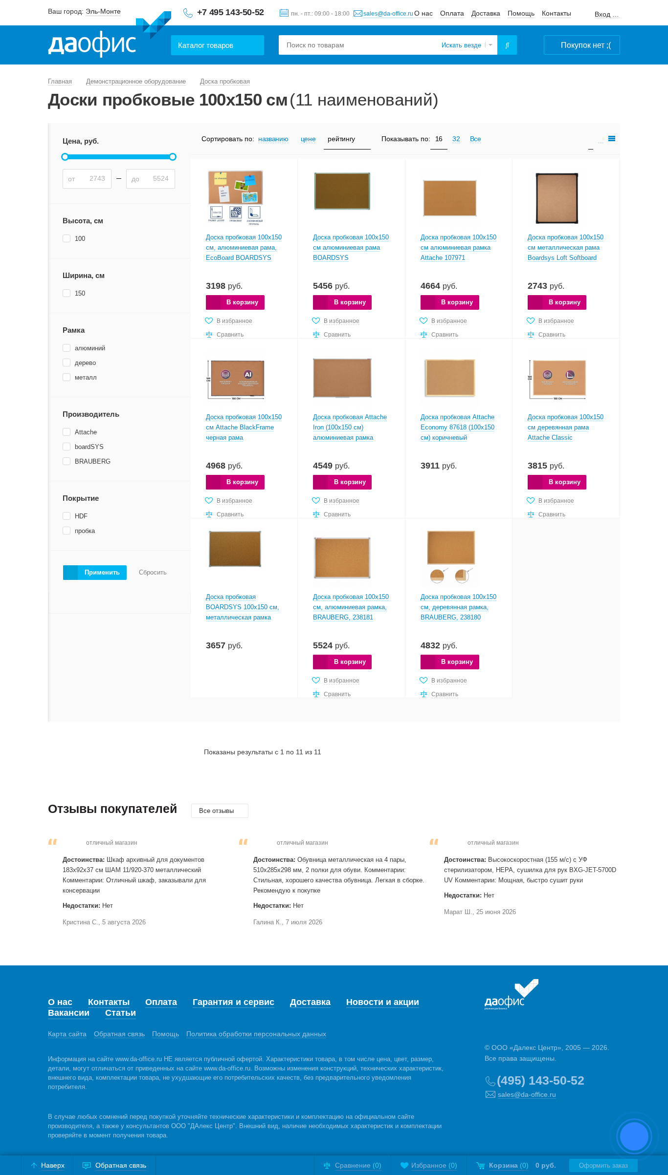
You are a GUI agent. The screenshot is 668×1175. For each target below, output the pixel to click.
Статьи (120, 1013)
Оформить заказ (603, 1165)
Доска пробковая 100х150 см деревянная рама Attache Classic (565, 427)
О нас (423, 13)
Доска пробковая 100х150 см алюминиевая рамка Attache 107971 (458, 247)
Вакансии (68, 1013)
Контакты (556, 13)
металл (86, 377)
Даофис (109, 34)
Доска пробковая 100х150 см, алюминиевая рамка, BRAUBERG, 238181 (351, 607)
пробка (85, 530)
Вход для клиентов (607, 14)
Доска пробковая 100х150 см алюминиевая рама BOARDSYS (351, 247)
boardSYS (89, 446)
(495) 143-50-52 (540, 1080)
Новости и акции (382, 1002)
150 (80, 293)
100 (80, 238)
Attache (86, 432)
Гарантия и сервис (233, 1002)
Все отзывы (217, 810)
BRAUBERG (93, 461)
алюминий (90, 348)
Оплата (452, 13)
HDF (81, 516)
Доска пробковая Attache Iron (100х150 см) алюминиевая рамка (350, 427)
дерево (85, 362)
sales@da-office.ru (388, 13)
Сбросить (153, 572)
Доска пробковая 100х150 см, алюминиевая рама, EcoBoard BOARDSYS (244, 247)
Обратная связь (119, 1034)
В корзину (242, 302)
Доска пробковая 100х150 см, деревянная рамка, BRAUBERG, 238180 (458, 607)
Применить (102, 572)
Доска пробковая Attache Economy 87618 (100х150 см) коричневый (457, 427)
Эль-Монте (103, 11)
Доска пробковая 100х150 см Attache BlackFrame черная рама (244, 427)
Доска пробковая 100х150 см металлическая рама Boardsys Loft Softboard (565, 247)
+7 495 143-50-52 (230, 12)
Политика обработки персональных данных (256, 1034)
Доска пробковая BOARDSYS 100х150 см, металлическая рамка (242, 607)
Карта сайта (67, 1034)
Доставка (485, 13)
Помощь (521, 13)
